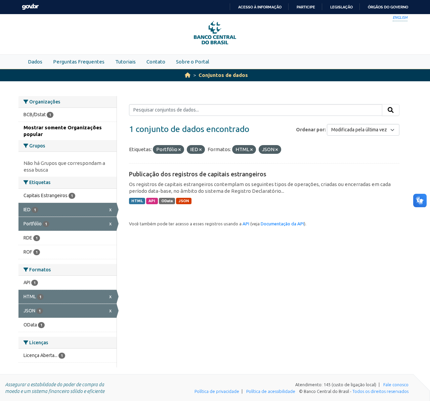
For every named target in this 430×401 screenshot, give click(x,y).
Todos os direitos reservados (380, 391)
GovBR (30, 7)
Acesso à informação (260, 7)
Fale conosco (395, 384)
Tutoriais (125, 61)
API (151, 201)
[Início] (187, 75)
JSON (184, 201)
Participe (306, 7)
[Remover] (179, 150)
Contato (155, 61)
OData (167, 201)
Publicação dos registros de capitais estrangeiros (197, 174)
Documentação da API (282, 223)
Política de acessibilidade (270, 391)
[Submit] (390, 110)
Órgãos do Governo (388, 7)
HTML (137, 201)
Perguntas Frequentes (78, 61)
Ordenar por (310, 129)
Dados (35, 61)
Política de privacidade (217, 391)
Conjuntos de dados (223, 75)
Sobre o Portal (192, 61)
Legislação (341, 7)
